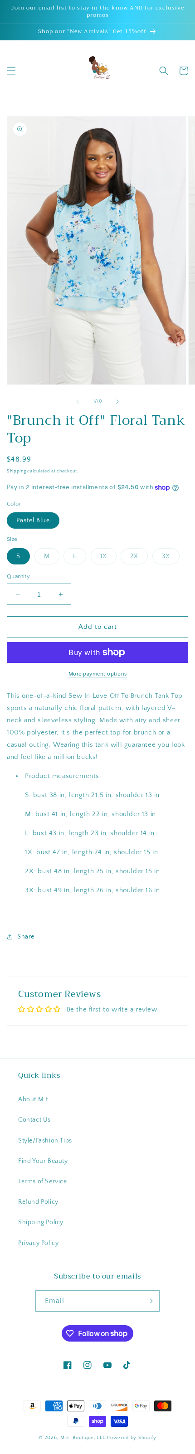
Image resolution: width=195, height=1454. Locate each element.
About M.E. (34, 1099)
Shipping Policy (40, 1222)
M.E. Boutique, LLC (83, 1437)
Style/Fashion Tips (45, 1140)
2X (139, 558)
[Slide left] (78, 402)
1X (108, 558)
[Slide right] (117, 402)
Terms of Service (42, 1181)
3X (171, 558)
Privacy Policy (38, 1243)
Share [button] (25, 936)
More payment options (97, 674)
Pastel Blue (33, 520)
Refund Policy (38, 1202)
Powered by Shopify (131, 1437)
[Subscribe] (149, 1301)
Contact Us (34, 1119)
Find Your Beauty (43, 1161)
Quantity (18, 576)
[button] (11, 71)
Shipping (16, 471)
